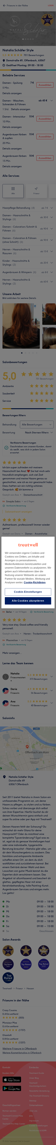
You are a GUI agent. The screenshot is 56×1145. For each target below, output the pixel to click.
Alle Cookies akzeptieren (28, 600)
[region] (28, 573)
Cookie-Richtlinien (35, 582)
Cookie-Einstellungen (28, 592)
